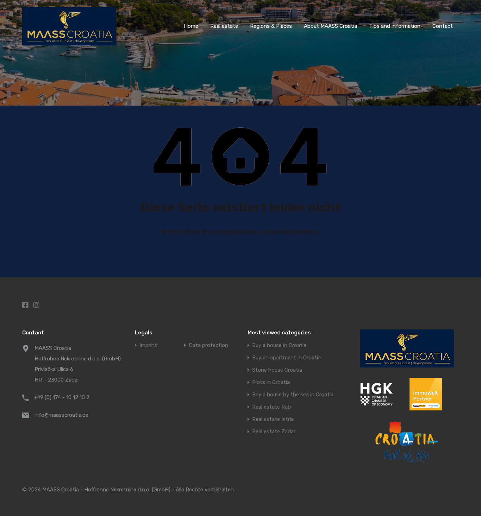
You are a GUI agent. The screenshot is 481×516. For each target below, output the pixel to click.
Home (191, 26)
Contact (442, 26)
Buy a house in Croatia (279, 345)
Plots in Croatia (271, 382)
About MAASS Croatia (330, 26)
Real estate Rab (271, 407)
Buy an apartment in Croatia (286, 357)
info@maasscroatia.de (61, 415)
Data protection (208, 345)
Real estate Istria (273, 419)
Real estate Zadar (273, 431)
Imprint (148, 345)
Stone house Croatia (277, 370)
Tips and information (394, 26)
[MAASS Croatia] (69, 42)
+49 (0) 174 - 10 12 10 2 (61, 397)
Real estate (224, 26)
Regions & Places (271, 26)
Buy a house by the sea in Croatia (292, 394)
